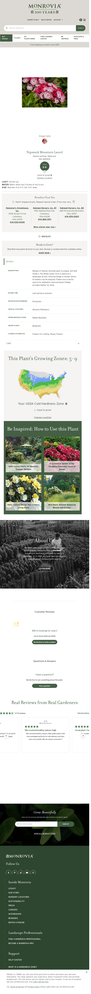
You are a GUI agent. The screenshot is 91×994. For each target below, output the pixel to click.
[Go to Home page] (44, 9)
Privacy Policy (34, 987)
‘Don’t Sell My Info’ (41, 982)
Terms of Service (17, 987)
